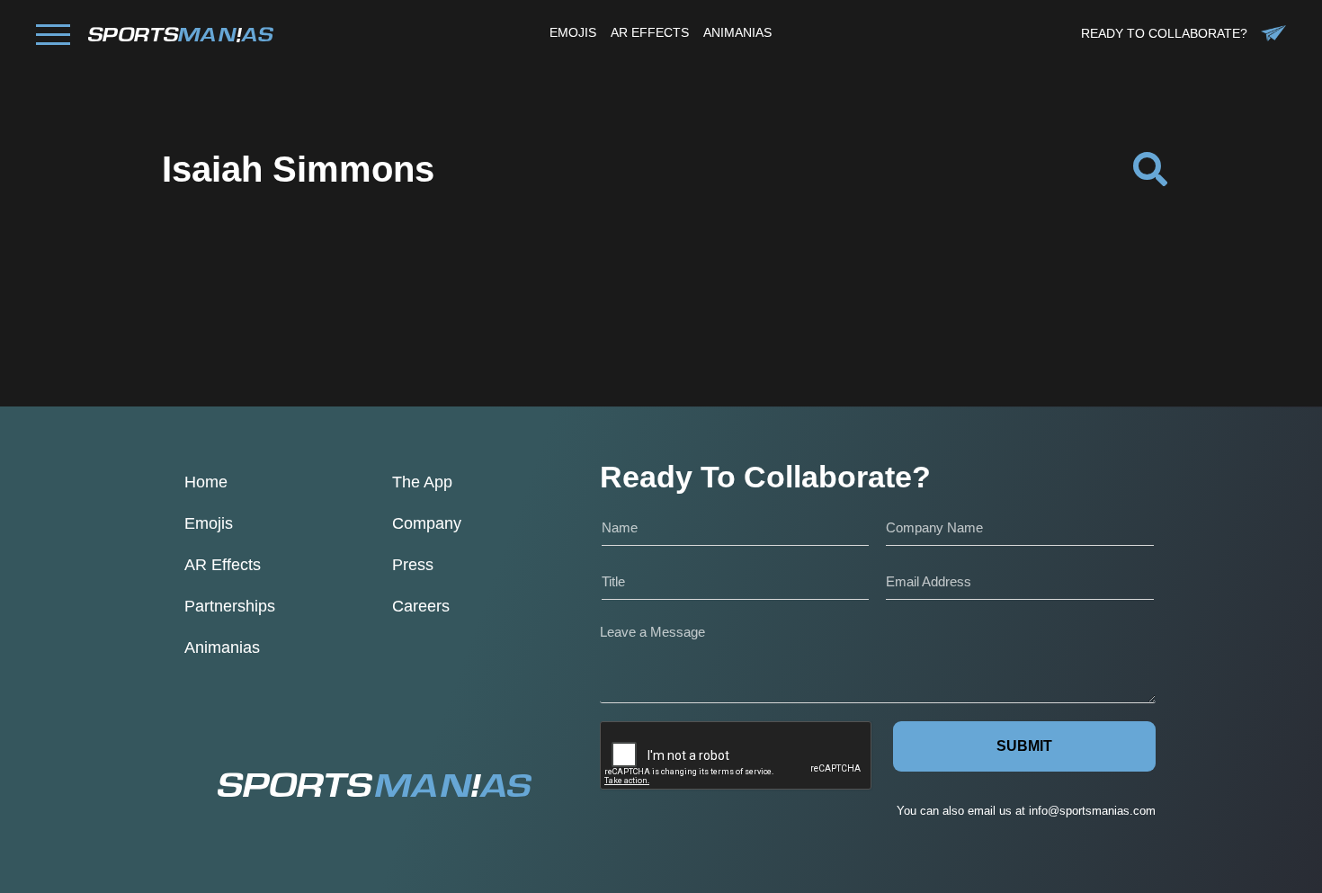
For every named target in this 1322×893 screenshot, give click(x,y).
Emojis (208, 523)
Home (206, 482)
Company (426, 523)
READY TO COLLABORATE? (1164, 33)
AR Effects (222, 565)
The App (422, 482)
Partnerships (229, 606)
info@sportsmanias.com (1092, 810)
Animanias (222, 647)
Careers (421, 606)
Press (412, 565)
